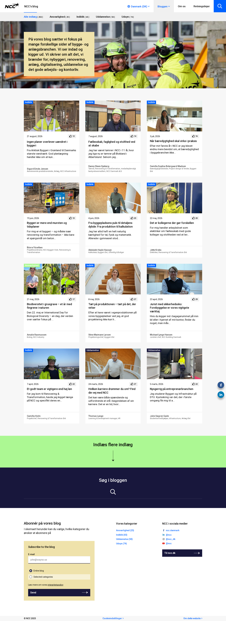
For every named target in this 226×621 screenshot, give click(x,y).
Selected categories (43, 577)
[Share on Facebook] (221, 385)
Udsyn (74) (121, 543)
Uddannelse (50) (124, 539)
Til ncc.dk (169, 553)
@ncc (169, 535)
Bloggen (162, 6)
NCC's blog (31, 6)
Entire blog (39, 570)
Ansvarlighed (32, 265)
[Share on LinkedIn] (221, 394)
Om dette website (192, 618)
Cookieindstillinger (112, 618)
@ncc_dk (170, 539)
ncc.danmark (172, 530)
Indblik (28, 102)
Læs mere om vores (45, 585)
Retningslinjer (202, 6)
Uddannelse (93, 350)
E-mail (31, 554)
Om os (182, 6)
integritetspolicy (55, 585)
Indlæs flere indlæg (113, 444)
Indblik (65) (121, 535)
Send (33, 592)
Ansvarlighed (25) (125, 530)
